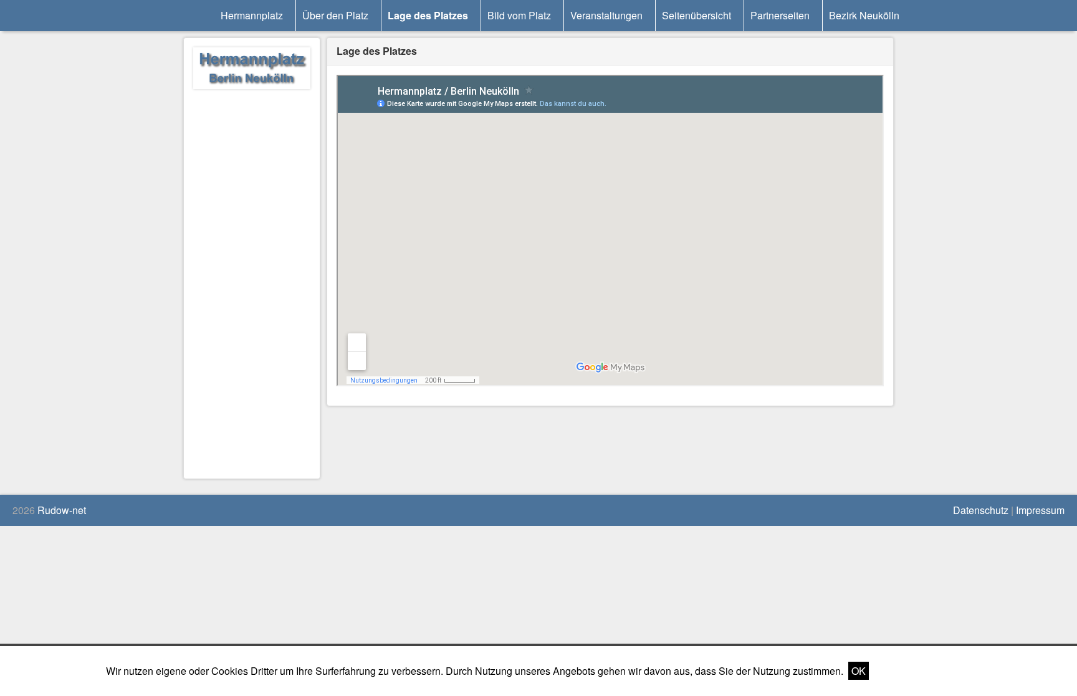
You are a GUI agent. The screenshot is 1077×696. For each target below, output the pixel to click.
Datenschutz (980, 510)
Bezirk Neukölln (864, 15)
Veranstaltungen (606, 15)
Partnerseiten (780, 15)
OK (858, 671)
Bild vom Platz (519, 15)
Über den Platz (335, 15)
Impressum (1040, 510)
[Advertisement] (251, 282)
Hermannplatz (252, 15)
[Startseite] (251, 70)
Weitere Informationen (922, 671)
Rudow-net (61, 510)
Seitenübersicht (696, 15)
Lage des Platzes (428, 15)
